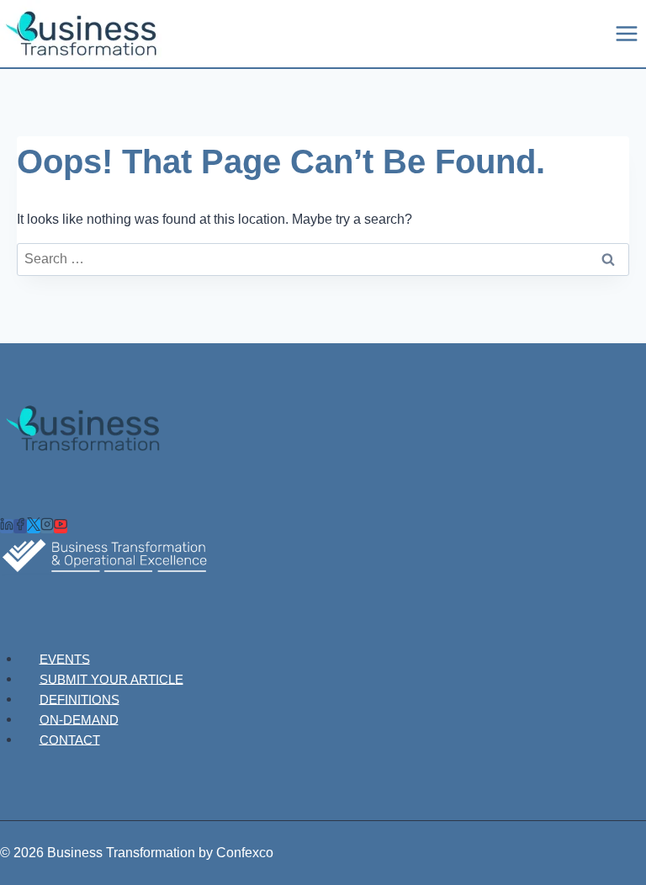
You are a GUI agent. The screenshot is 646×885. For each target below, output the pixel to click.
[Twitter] (33, 526)
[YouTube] (60, 526)
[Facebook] (20, 526)
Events (65, 658)
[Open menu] (626, 33)
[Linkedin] (6, 526)
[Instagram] (47, 526)
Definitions (79, 699)
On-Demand (79, 719)
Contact (70, 739)
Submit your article (111, 678)
